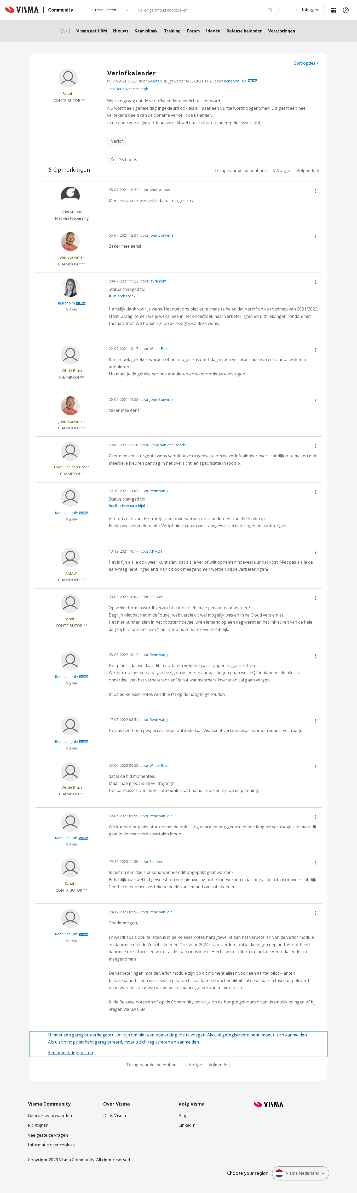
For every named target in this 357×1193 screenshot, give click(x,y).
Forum (193, 31)
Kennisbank (146, 31)
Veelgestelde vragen (48, 1135)
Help (346, 10)
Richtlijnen (38, 1125)
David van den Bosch (167, 444)
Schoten (155, 81)
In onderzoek (124, 295)
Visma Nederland (302, 1173)
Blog (183, 1115)
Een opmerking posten (70, 1053)
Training (172, 31)
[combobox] (205, 10)
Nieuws (120, 31)
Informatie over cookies (51, 1145)
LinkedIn (187, 1125)
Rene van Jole (235, 81)
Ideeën (213, 31)
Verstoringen (281, 31)
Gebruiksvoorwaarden (50, 1115)
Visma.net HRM (91, 31)
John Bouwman (162, 235)
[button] (112, 159)
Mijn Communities (334, 10)
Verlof (117, 141)
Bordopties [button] (304, 63)
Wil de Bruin (159, 348)
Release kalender (244, 31)
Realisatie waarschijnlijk (128, 88)
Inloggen (311, 10)
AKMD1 (156, 551)
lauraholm (157, 281)
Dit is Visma (114, 1115)
